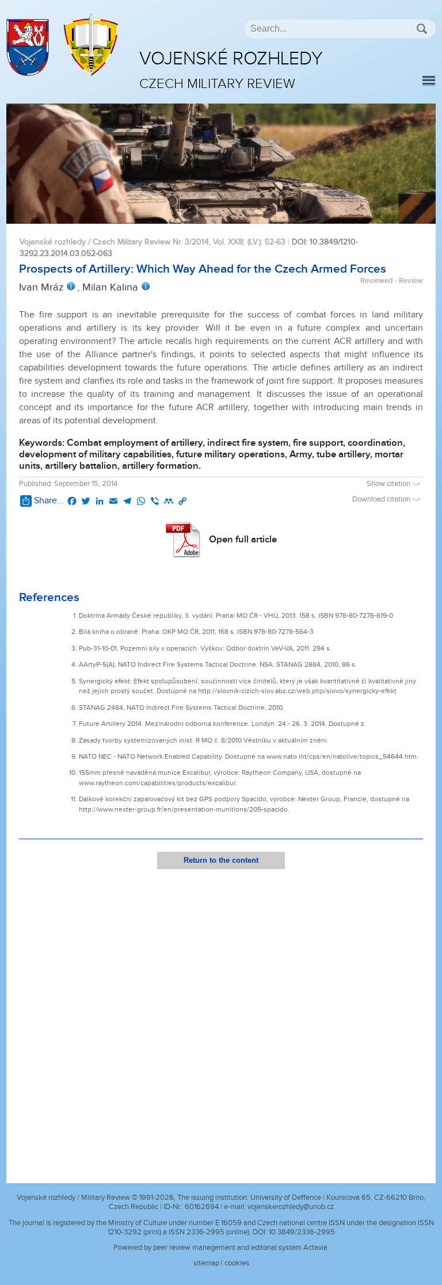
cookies (236, 1263)
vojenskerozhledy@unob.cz (290, 1206)
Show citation (389, 484)
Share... (49, 500)
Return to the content (221, 860)
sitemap (206, 1263)
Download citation (382, 499)
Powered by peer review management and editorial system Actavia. (221, 1247)
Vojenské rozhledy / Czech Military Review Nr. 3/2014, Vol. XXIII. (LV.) (140, 242)
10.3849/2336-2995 (302, 1232)
